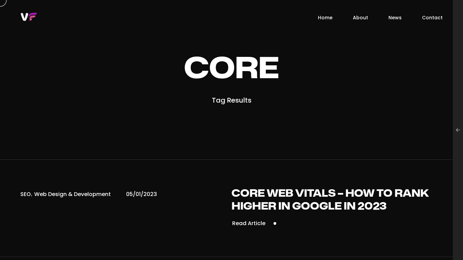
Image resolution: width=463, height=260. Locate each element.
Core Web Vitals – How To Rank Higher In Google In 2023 (330, 200)
